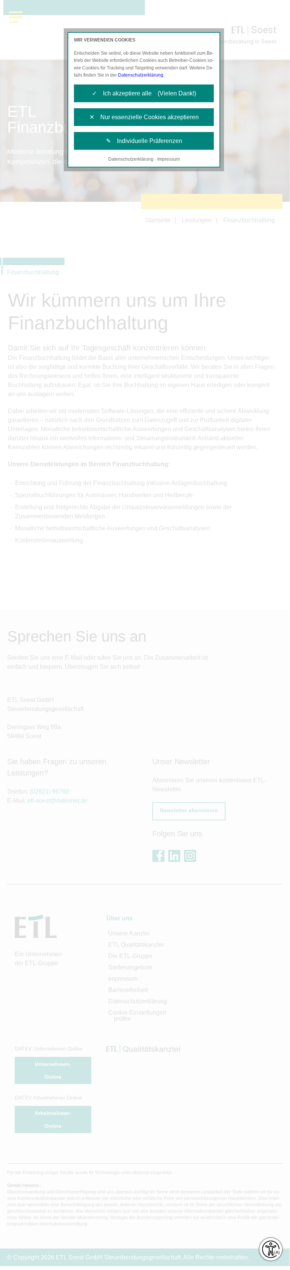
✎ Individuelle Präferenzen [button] (144, 141)
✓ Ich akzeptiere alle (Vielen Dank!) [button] (144, 93)
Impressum (168, 159)
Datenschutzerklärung (140, 75)
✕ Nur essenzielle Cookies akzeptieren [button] (144, 117)
